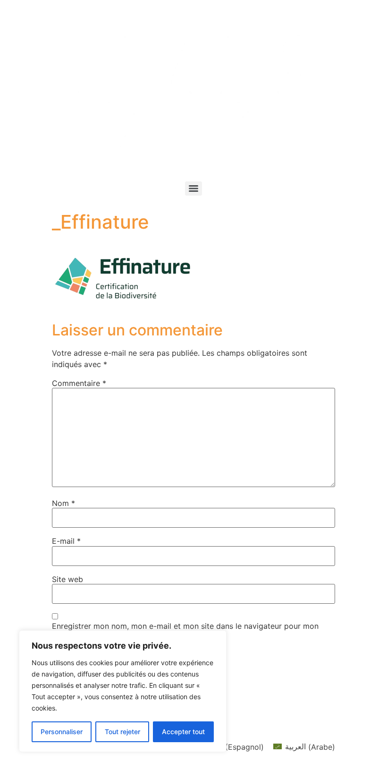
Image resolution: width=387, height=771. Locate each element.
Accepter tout (183, 732)
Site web (67, 579)
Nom (63, 503)
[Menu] (193, 188)
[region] (123, 691)
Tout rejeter (122, 732)
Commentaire (79, 383)
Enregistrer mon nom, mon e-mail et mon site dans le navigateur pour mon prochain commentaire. (185, 629)
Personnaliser (62, 732)
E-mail (66, 541)
